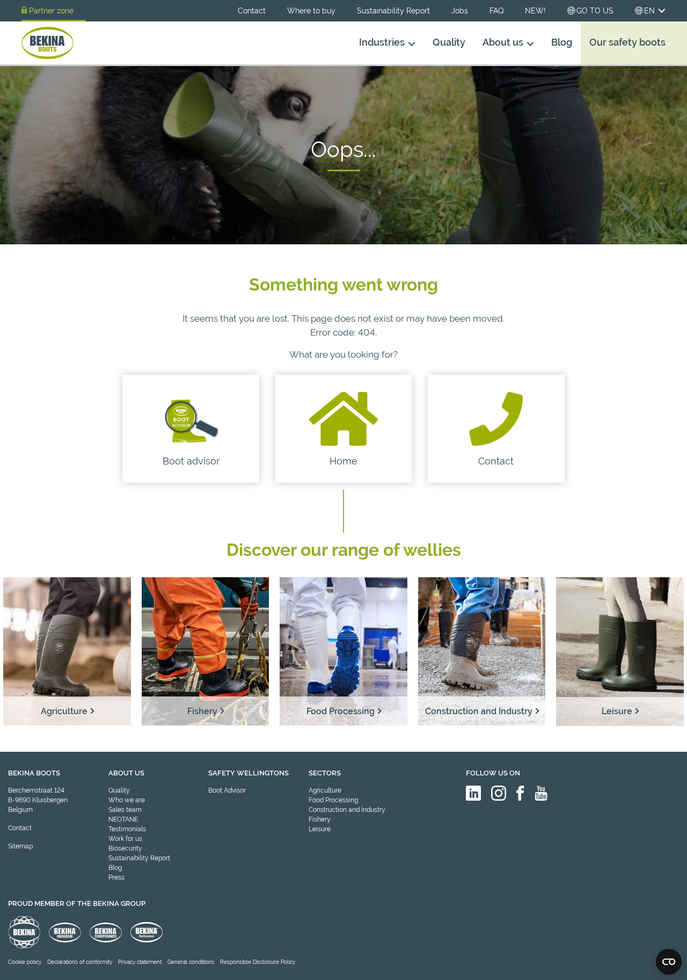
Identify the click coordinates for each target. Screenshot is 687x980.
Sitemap (20, 846)
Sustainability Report (393, 10)
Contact (252, 10)
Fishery (320, 819)
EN (649, 10)
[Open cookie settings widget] (669, 962)
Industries (382, 42)
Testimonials (127, 829)
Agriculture (325, 790)
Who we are (126, 800)
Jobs (459, 10)
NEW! (535, 10)
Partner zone (51, 10)
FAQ (496, 10)
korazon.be (649, 971)
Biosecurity (125, 848)
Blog (561, 42)
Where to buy (311, 10)
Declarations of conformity (79, 962)
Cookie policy (24, 962)
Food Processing (333, 800)
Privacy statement (140, 962)
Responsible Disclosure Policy (257, 962)
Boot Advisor (227, 790)
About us (503, 42)
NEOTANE (123, 819)
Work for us (125, 839)
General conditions (190, 962)
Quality (449, 42)
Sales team (125, 810)
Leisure (320, 829)
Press (116, 877)
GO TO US (594, 10)
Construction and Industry (347, 810)
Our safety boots (627, 42)
